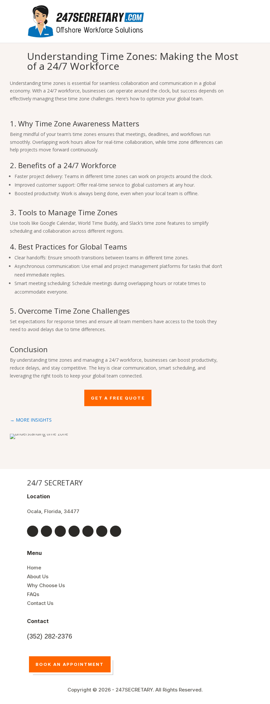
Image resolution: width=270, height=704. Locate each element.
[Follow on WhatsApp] (115, 531)
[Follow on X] (60, 531)
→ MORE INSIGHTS (31, 420)
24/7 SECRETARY (55, 482)
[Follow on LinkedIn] (74, 531)
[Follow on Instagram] (101, 531)
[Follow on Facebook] (32, 531)
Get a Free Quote (118, 398)
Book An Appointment (70, 664)
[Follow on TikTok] (88, 531)
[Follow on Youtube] (46, 531)
